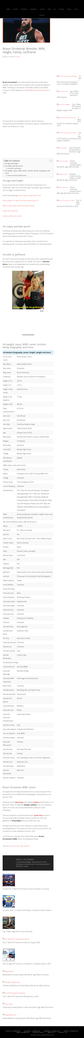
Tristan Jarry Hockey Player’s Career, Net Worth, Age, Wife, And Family (28, 1007)
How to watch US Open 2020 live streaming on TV (21, 200)
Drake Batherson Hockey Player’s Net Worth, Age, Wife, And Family (27, 1018)
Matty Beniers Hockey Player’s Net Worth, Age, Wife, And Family (26, 975)
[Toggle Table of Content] (50, 160)
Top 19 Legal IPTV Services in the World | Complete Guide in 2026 (27, 964)
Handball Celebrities (52, 1031)
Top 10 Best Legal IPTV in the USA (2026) (17, 931)
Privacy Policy (38, 1032)
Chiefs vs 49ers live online (12, 216)
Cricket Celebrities (13, 1031)
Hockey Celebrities (71, 1031)
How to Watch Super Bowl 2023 (29, 195)
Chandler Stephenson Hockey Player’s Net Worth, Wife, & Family (26, 985)
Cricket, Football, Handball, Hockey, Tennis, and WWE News (11, 3)
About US (51, 1032)
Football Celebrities (32, 1031)
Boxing (12, 846)
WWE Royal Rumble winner (38, 90)
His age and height (11, 163)
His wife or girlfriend (14, 168)
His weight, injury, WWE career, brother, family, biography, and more (27, 172)
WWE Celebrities (24, 846)
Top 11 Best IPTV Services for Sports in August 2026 (21, 942)
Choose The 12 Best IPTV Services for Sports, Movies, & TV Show (26, 889)
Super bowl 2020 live (10, 211)
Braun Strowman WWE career (17, 175)
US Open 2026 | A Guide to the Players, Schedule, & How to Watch (27, 910)
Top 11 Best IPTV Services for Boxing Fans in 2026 (21, 996)
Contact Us (62, 1032)
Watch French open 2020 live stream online (18, 206)
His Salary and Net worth (14, 166)
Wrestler (16, 846)
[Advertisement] (28, 70)
